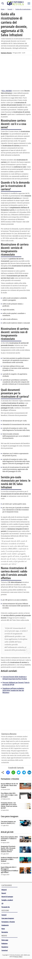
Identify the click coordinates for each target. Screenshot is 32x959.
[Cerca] (2, 3)
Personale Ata (6, 907)
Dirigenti (4, 890)
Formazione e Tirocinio (8, 922)
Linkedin (29, 772)
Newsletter (5, 947)
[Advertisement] (16, 72)
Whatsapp (13, 772)
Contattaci (5, 950)
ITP (2, 903)
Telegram (24, 772)
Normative (5, 932)
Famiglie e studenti (7, 900)
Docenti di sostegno (7, 897)
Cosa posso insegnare (8, 918)
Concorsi (4, 915)
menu (29, 3)
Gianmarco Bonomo (6, 53)
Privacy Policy (18, 956)
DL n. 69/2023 (7, 91)
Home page (5, 940)
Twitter (19, 772)
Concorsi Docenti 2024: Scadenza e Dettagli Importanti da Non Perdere (14, 678)
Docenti (4, 893)
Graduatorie (5, 925)
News (3, 929)
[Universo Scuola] (15, 5)
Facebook (8, 772)
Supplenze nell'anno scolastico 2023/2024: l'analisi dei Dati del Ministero (13, 690)
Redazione (5, 943)
